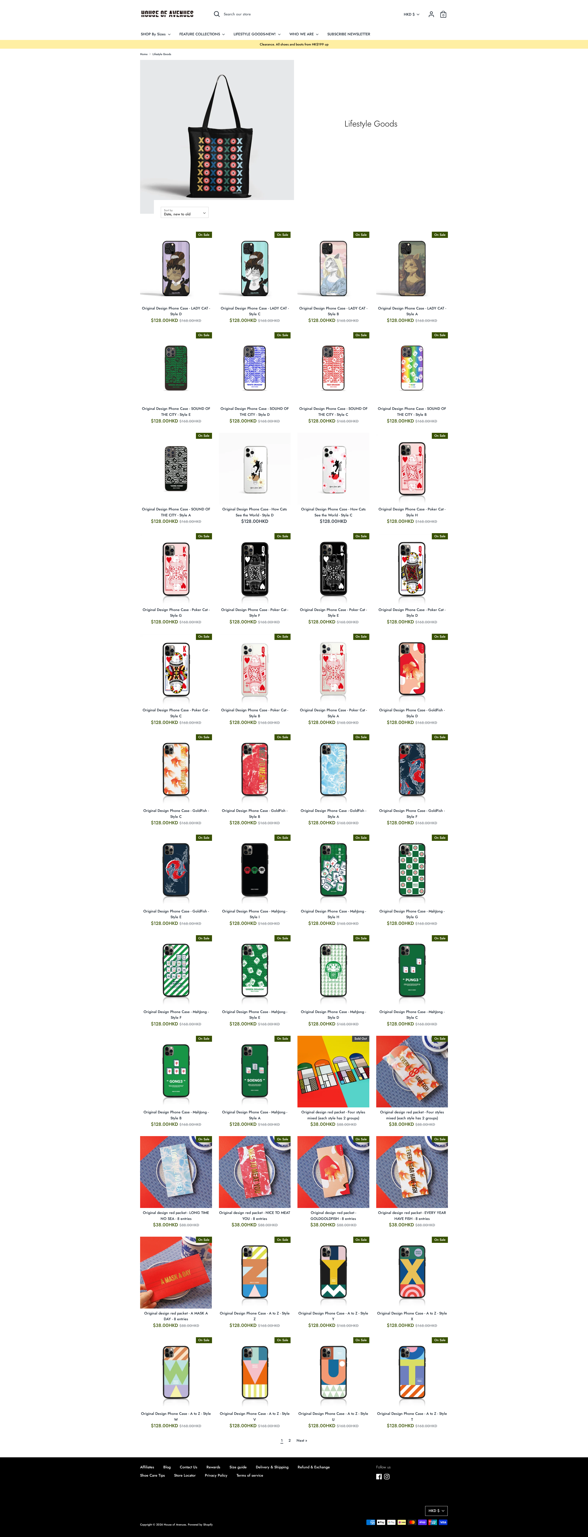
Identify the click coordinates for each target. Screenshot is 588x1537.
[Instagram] (387, 1476)
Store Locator (185, 1475)
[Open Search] (216, 14)
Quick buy (176, 295)
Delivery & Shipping (272, 1467)
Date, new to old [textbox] (177, 214)
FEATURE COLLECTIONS (200, 34)
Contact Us (188, 1467)
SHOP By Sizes (154, 34)
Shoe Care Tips (152, 1475)
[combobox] (185, 212)
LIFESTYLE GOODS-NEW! (255, 34)
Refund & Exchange (314, 1467)
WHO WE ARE (302, 34)
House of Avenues (175, 1525)
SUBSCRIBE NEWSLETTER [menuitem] (348, 34)
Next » (302, 1440)
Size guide (238, 1467)
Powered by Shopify (200, 1525)
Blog (167, 1467)
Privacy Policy (216, 1475)
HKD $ (409, 14)
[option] (294, 44)
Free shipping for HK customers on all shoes (294, 44)
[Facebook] (379, 1476)
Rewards (213, 1467)
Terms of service (250, 1475)
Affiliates (147, 1467)
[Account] (431, 12)
